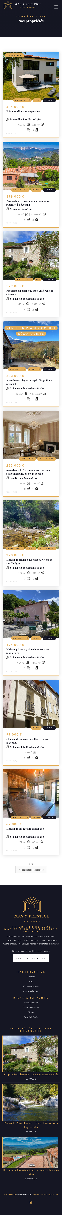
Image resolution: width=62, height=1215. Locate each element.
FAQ (31, 981)
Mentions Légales (31, 991)
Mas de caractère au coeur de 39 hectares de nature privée (31, 1172)
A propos (31, 976)
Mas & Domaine (31, 1002)
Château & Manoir (31, 1007)
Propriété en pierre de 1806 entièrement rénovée (31, 1074)
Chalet (31, 1012)
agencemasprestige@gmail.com (45, 1194)
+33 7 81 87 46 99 (31, 958)
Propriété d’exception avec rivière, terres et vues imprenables (31, 1125)
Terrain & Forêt (31, 1017)
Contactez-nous (31, 986)
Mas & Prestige (10, 1194)
